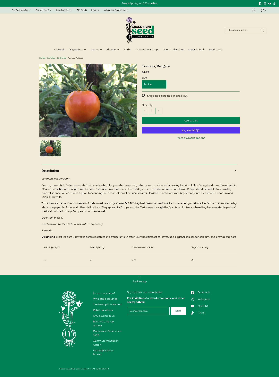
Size (144, 77)
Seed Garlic (216, 49)
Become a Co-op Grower (103, 323)
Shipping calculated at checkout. (167, 95)
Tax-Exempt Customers (107, 304)
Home (42, 58)
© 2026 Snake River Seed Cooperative (75, 369)
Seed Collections (173, 49)
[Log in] (255, 10)
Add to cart (191, 120)
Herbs (127, 49)
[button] (50, 148)
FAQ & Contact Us (104, 315)
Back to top (139, 281)
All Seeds (59, 49)
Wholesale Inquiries (105, 298)
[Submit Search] (262, 30)
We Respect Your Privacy (103, 352)
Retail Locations (103, 310)
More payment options (191, 137)
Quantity (147, 105)
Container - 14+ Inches (56, 58)
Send (178, 310)
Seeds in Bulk (196, 49)
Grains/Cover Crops (147, 49)
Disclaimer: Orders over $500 (107, 333)
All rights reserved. (101, 369)
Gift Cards (82, 10)
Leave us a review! (104, 293)
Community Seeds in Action (105, 342)
